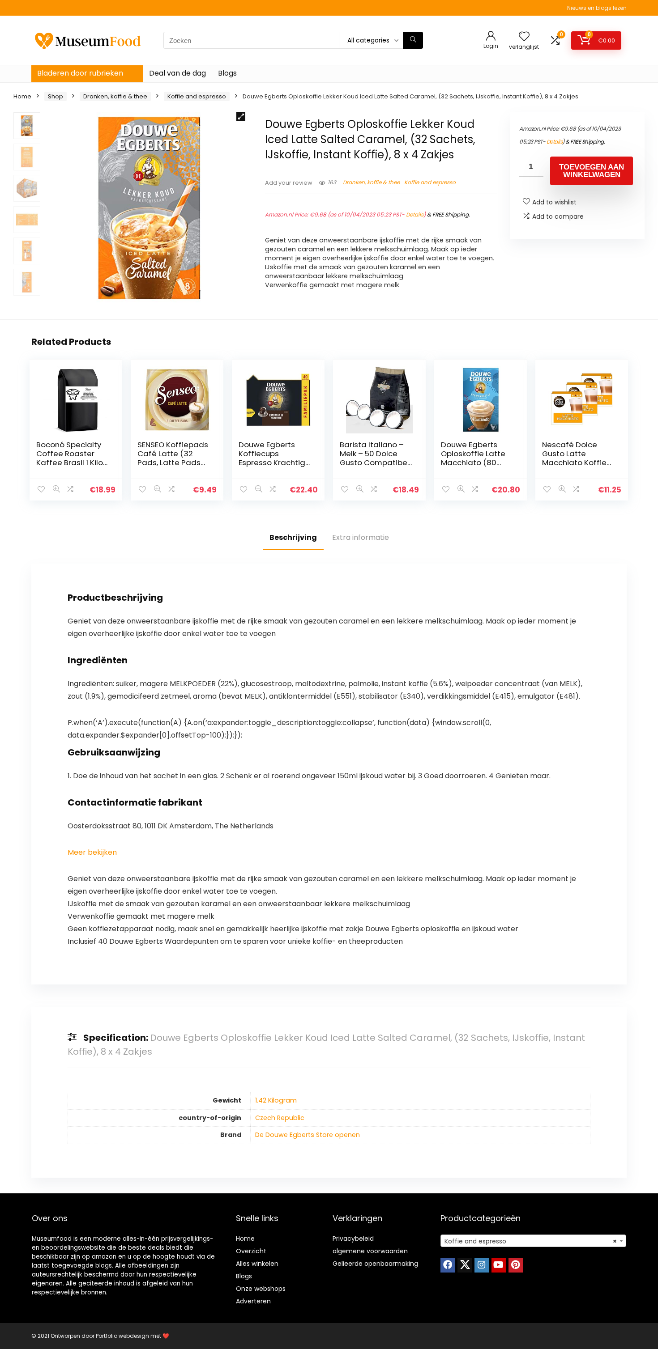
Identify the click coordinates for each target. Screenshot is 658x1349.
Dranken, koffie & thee (115, 96)
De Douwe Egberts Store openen (307, 1134)
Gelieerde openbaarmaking (375, 1263)
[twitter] (464, 1265)
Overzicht (251, 1251)
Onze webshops (261, 1288)
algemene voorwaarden (370, 1251)
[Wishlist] (524, 37)
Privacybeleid (353, 1238)
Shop (55, 96)
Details (414, 214)
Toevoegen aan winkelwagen (591, 171)
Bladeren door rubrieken (80, 73)
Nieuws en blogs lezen (597, 8)
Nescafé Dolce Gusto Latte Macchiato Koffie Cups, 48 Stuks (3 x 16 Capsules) (576, 462)
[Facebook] (447, 1265)
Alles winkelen (257, 1263)
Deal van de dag (177, 73)
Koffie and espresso (196, 96)
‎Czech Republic (279, 1117)
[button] (240, 116)
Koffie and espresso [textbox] (530, 1241)
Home (22, 96)
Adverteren (253, 1301)
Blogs (227, 73)
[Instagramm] (481, 1265)
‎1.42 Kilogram (276, 1100)
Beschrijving (293, 537)
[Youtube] (498, 1265)
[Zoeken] (413, 40)
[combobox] (533, 1240)
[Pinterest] (515, 1265)
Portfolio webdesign (122, 1336)
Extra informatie (360, 537)
